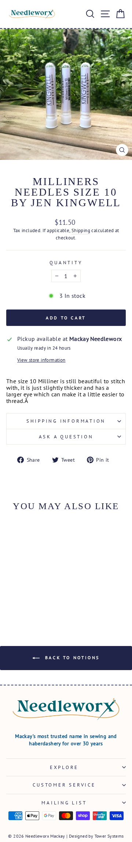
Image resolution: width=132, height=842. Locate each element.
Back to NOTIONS (71, 657)
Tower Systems (109, 836)
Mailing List (64, 803)
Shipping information (66, 421)
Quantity (66, 262)
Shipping (81, 230)
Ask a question (66, 436)
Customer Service (64, 785)
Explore (64, 767)
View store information (41, 360)
